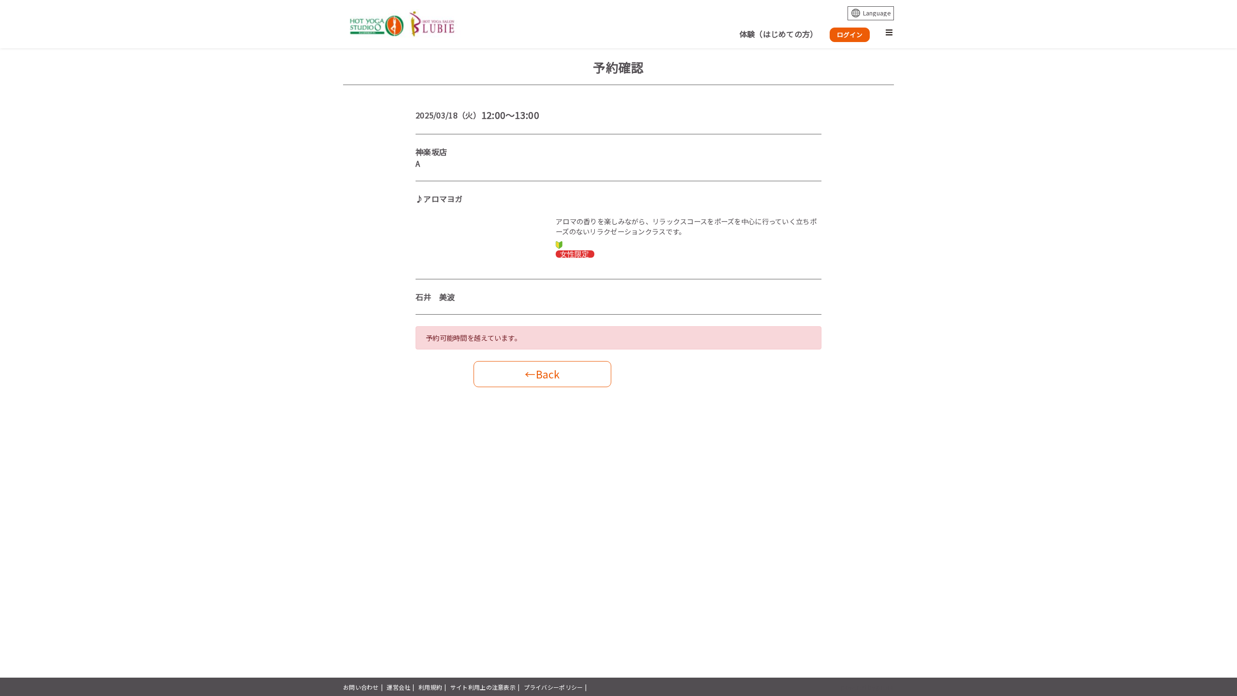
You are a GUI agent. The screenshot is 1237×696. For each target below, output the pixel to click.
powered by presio (867, 687)
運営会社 (398, 687)
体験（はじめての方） (778, 34)
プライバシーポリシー (553, 687)
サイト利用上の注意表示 (483, 687)
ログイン (850, 34)
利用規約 (430, 687)
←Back (542, 373)
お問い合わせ (361, 687)
